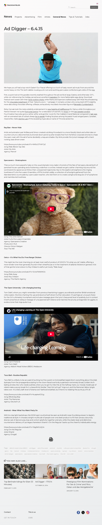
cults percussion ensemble (72, 448)
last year (93, 114)
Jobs (87, 17)
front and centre (31, 112)
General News (59, 17)
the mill (63, 454)
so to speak (40, 116)
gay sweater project (82, 112)
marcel (16, 451)
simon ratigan (9, 454)
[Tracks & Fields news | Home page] (12, 5)
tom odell (70, 454)
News (8, 16)
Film (40, 17)
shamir (80, 451)
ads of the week (43, 448)
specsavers (19, 454)
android (52, 448)
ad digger (32, 448)
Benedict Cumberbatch (83, 104)
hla (11, 451)
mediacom (45, 451)
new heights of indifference (58, 109)
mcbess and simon (34, 451)
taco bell (42, 454)
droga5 (93, 448)
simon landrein (89, 451)
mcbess (23, 451)
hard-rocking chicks (36, 100)
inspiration (53, 97)
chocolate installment (18, 102)
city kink (59, 448)
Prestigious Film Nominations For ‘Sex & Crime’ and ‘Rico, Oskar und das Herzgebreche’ (80, 484)
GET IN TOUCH (10, 518)
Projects (18, 17)
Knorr (66, 112)
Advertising (30, 17)
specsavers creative (30, 454)
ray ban (64, 451)
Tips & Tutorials (75, 17)
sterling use (23, 119)
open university (55, 451)
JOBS (30, 518)
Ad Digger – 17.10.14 (43, 482)
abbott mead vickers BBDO (18, 448)
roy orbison (72, 451)
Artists (47, 17)
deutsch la (86, 448)
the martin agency (53, 454)
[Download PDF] (51, 439)
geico (6, 451)
